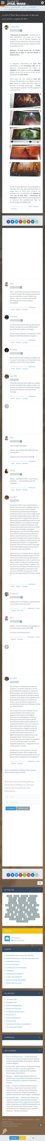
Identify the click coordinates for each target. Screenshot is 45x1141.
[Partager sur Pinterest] (20, 222)
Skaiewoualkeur (9, 772)
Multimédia (31, 907)
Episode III (12, 898)
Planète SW (24, 910)
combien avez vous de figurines (16, 968)
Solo (28, 914)
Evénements (23, 903)
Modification (32, 307)
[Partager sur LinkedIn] (33, 222)
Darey (12, 470)
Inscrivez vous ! (23, 808)
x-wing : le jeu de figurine (14, 977)
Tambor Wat (10, 1066)
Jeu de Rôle (18, 905)
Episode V (12, 900)
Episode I (24, 896)
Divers (16, 896)
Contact (37, 1119)
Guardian (34, 1100)
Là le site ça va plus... (13, 964)
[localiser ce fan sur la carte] (21, 30)
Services (22, 914)
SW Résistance (21, 917)
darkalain (14, 593)
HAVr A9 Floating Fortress (14, 1057)
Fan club (33, 903)
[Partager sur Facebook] (8, 222)
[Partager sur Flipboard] (28, 222)
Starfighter (9, 917)
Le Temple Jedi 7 (11, 999)
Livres (36, 905)
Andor (9, 896)
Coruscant (15, 1078)
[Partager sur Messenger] (12, 222)
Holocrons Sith (11, 1021)
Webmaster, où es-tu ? (13, 961)
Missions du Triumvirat (13, 1009)
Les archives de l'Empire (14, 1027)
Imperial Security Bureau (23, 1102)
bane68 (13, 375)
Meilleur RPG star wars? (14, 983)
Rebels (10, 912)
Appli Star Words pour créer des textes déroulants (22, 958)
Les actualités (13, 770)
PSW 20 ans (33, 910)
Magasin (12, 907)
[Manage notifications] (41, 1125)
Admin (30, 206)
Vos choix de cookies (27, 1119)
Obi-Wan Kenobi (12, 910)
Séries (14, 914)
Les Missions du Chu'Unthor (15, 1012)
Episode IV (22, 898)
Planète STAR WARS (17, 2)
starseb (33, 770)
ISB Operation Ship (12, 1098)
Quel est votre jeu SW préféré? (16, 980)
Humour (8, 905)
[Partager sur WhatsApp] (24, 222)
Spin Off (36, 914)
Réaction (36, 206)
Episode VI (21, 900)
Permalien (14, 209)
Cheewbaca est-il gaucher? (14, 974)
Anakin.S (14, 316)
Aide (22, 1138)
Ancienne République (14, 1080)
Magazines (21, 907)
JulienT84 (14, 26)
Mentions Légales (13, 1119)
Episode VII (31, 900)
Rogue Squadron (30, 912)
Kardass (13, 349)
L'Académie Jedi (11, 1002)
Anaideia (22, 772)
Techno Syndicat (13, 1069)
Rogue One (18, 912)
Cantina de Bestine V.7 (13, 1018)
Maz (11, 283)
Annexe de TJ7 (11, 1015)
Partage (13, 1138)
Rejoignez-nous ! (7, 1122)
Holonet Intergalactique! (14, 1005)
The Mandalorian (15, 919)
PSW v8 (4, 1119)
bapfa (17, 772)
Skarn (28, 770)
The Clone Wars (34, 917)
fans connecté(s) (17, 938)
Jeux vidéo (28, 905)
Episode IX (32, 898)
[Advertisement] (22, 254)
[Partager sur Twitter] (16, 222)
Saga (7, 914)
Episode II (33, 896)
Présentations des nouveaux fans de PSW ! (20, 955)
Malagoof (9, 1076)
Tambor (21, 1066)
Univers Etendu (29, 919)
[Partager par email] (37, 222)
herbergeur (10, 971)
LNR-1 (8, 1086)
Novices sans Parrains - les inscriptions (18, 1024)
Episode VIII (12, 903)
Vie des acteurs (22, 921)
